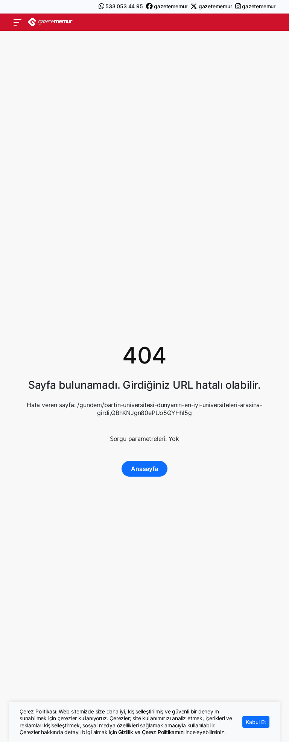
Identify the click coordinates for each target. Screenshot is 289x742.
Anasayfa (144, 468)
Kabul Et (256, 722)
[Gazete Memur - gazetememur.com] (50, 22)
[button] (17, 22)
